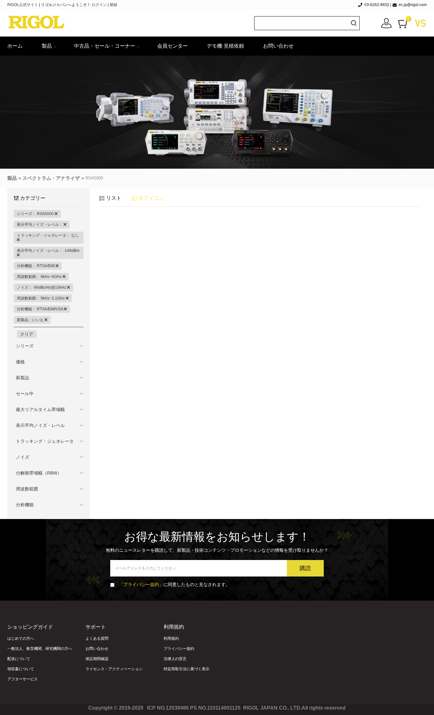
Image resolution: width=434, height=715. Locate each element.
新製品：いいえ (30, 320)
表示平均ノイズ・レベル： (40, 224)
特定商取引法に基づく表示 (186, 669)
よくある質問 (96, 638)
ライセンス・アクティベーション (114, 669)
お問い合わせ (278, 46)
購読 (305, 568)
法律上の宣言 (175, 659)
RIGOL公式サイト (23, 5)
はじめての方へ (20, 638)
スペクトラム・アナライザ (51, 178)
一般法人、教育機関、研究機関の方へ (39, 648)
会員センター (172, 46)
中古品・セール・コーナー (104, 46)
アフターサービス (22, 679)
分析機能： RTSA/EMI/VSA (40, 309)
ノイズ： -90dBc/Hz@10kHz (42, 287)
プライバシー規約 (179, 648)
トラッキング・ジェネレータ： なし (48, 235)
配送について (18, 659)
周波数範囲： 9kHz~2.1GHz (41, 298)
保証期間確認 (96, 659)
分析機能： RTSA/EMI (36, 266)
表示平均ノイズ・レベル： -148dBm (48, 250)
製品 (47, 46)
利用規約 (171, 638)
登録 (113, 5)
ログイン (99, 5)
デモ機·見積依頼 (225, 46)
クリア (26, 334)
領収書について (20, 669)
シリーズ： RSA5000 (36, 214)
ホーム (15, 46)
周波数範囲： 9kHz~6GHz (40, 276)
